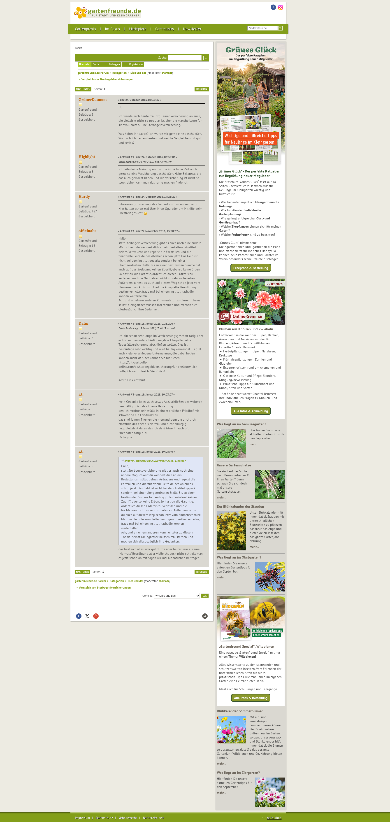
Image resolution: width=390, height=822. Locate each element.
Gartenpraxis (85, 28)
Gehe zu (147, 595)
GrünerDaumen (93, 99)
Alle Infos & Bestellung (250, 698)
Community (164, 28)
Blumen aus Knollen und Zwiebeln (246, 329)
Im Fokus (112, 28)
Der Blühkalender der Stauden (240, 506)
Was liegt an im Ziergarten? (238, 772)
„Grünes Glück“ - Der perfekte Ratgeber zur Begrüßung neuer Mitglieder (249, 173)
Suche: (162, 58)
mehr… (254, 444)
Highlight (87, 156)
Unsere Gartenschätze (234, 465)
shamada (167, 73)
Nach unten (83, 89)
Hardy (84, 196)
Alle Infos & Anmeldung (251, 411)
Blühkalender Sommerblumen (240, 711)
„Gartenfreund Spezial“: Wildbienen (246, 646)
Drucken (201, 89)
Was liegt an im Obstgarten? (239, 557)
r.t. (81, 394)
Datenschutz (104, 818)
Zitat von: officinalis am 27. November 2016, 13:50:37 (155, 460)
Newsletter (192, 28)
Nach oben (82, 571)
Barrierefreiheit (153, 818)
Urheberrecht (128, 818)
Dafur (84, 323)
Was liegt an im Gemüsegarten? (241, 424)
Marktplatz (137, 28)
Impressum (82, 818)
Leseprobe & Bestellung (250, 268)
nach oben (274, 818)
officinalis (87, 230)
